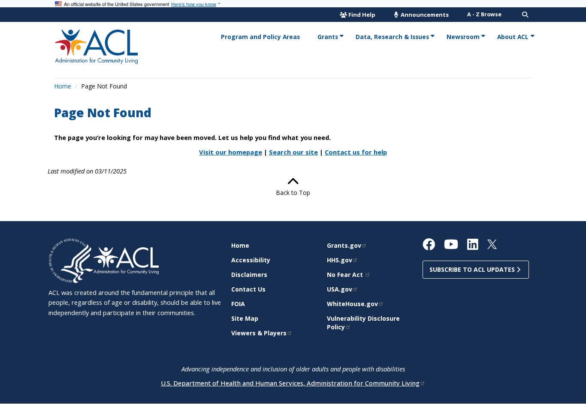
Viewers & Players (259, 333)
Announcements (424, 14)
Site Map (244, 318)
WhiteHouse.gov (352, 304)
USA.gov (339, 289)
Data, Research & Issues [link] (392, 37)
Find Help (361, 14)
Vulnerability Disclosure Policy (363, 322)
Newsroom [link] (463, 37)
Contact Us (248, 289)
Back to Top (293, 192)
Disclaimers (249, 274)
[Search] (525, 14)
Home (62, 86)
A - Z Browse (484, 14)
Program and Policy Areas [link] (260, 37)
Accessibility (250, 260)
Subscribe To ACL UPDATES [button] (473, 269)
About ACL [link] (513, 37)
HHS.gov (339, 260)
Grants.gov (344, 245)
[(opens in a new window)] (71, 260)
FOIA (238, 304)
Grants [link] (327, 37)
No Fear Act (346, 274)
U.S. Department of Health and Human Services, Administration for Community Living (290, 383)
